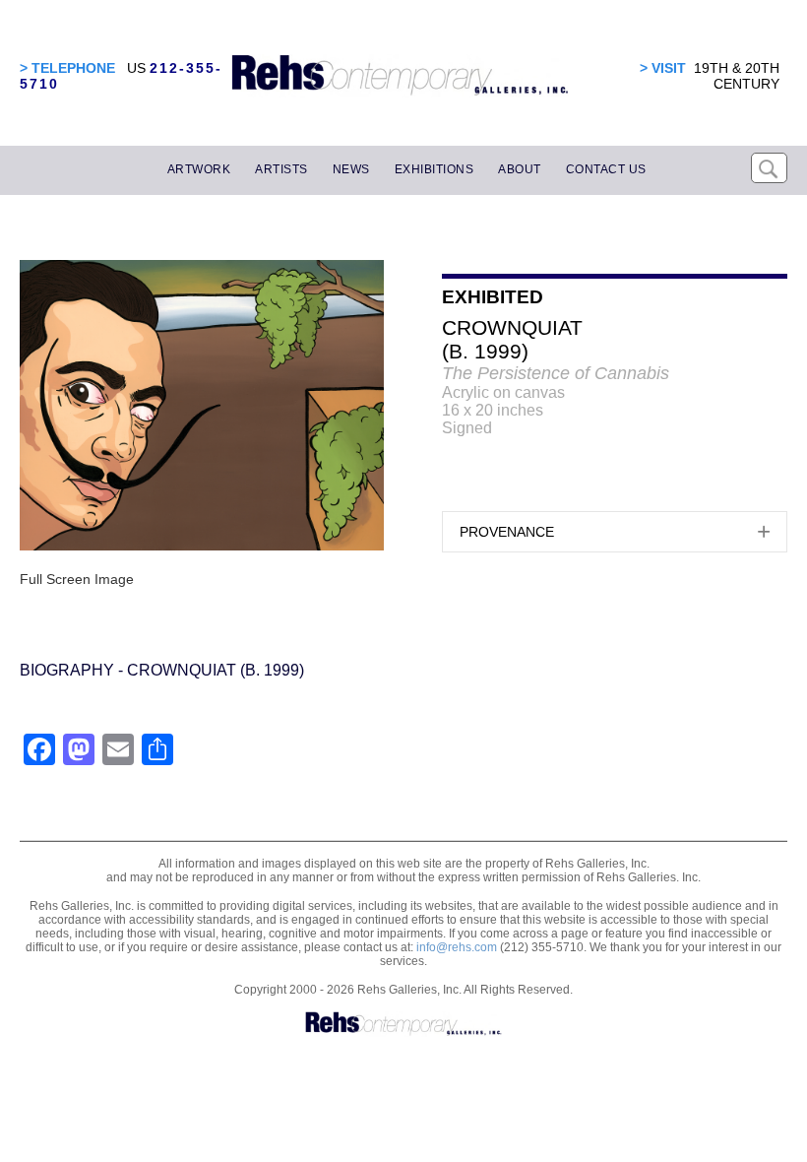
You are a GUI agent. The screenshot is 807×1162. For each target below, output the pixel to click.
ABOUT (519, 169)
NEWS (351, 169)
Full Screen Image (77, 579)
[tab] (614, 531)
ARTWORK (199, 169)
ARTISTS (281, 169)
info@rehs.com (456, 947)
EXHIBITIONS (434, 169)
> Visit (663, 68)
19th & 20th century (736, 76)
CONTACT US (606, 169)
